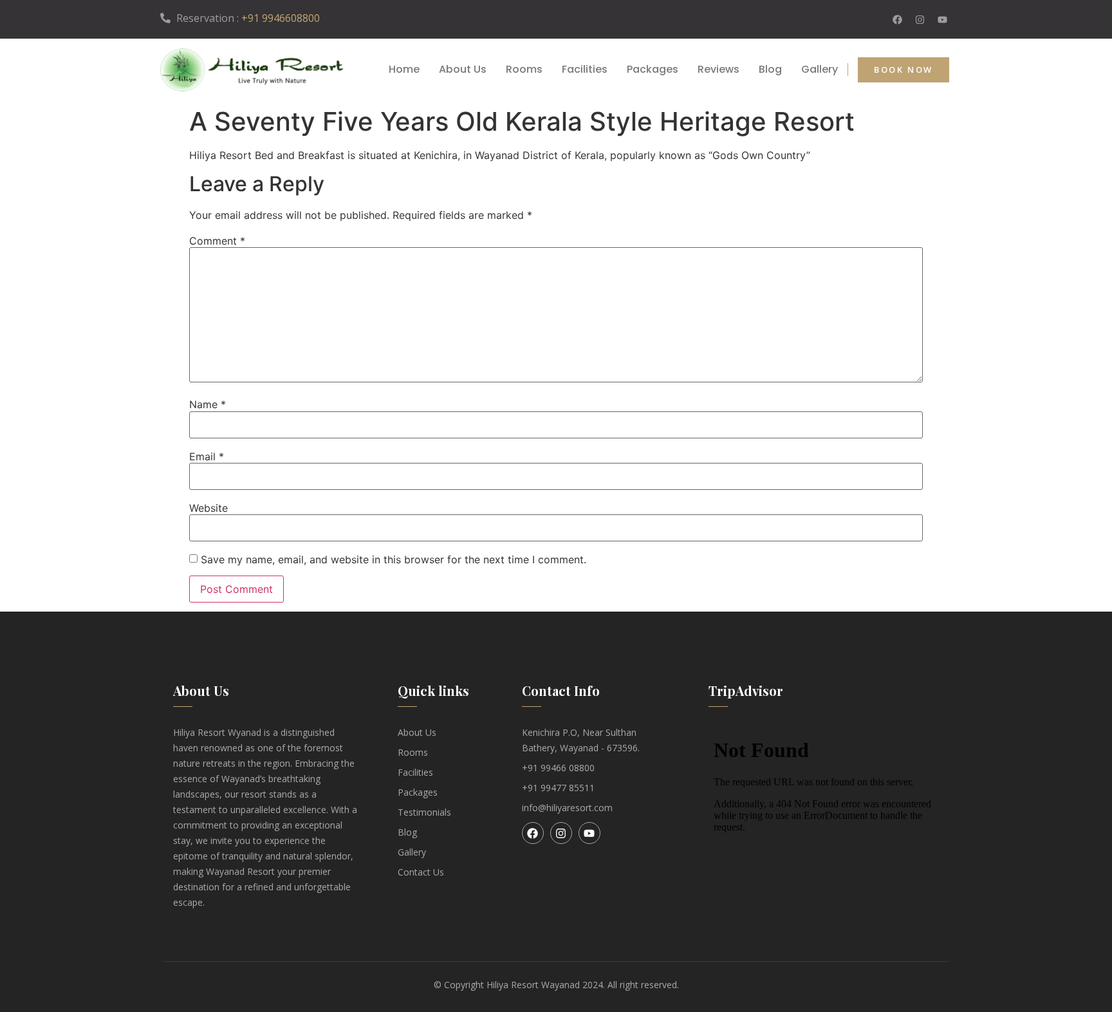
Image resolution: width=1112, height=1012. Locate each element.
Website (208, 508)
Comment (217, 241)
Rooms (524, 69)
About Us (462, 69)
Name (207, 404)
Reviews (718, 69)
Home (404, 69)
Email (206, 456)
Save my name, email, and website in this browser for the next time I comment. (393, 559)
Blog (770, 69)
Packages (652, 69)
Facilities (584, 69)
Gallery (819, 69)
